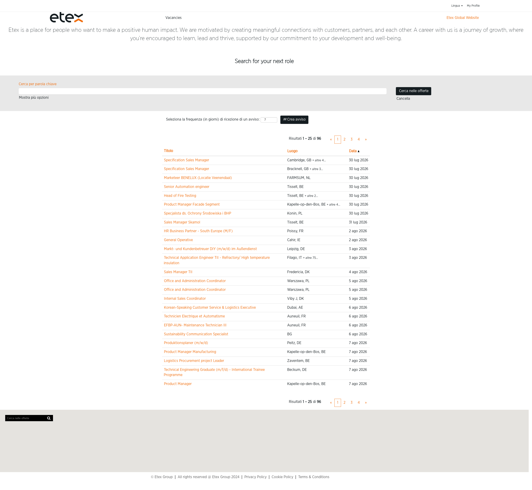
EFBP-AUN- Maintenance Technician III (195, 325)
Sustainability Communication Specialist (196, 334)
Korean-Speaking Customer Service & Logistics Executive (210, 308)
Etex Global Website (463, 18)
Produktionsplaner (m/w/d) (186, 343)
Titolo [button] (168, 151)
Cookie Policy (282, 477)
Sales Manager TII (178, 272)
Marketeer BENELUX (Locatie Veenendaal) (198, 178)
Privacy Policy (255, 477)
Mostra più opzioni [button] (34, 98)
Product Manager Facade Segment (192, 204)
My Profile (473, 5)
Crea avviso (296, 119)
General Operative (178, 240)
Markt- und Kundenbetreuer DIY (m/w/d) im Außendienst (210, 249)
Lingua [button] (456, 5)
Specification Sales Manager (186, 160)
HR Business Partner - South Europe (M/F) (198, 231)
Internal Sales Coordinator (185, 299)
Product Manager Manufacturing (190, 352)
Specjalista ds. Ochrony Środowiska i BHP (197, 213)
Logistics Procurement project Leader (194, 361)
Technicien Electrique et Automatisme (194, 316)
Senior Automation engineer (186, 187)
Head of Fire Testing (180, 196)
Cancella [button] (403, 99)
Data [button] (353, 151)
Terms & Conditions (313, 477)
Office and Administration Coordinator (195, 281)
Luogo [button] (292, 151)
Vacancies (173, 18)
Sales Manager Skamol (182, 222)
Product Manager (178, 384)
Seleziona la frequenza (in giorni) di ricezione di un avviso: (213, 119)
